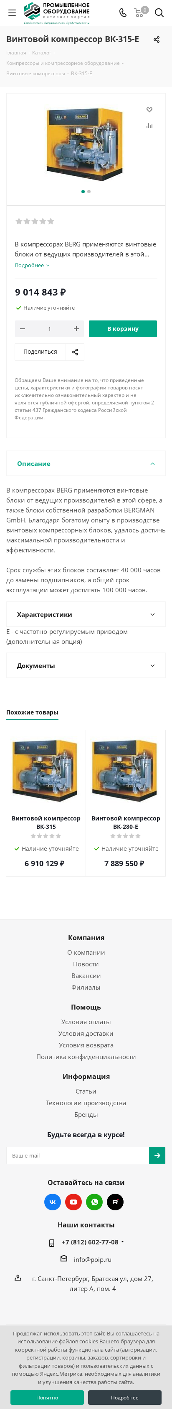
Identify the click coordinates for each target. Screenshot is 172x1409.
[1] (19, 221)
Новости (86, 964)
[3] (35, 221)
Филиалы (86, 987)
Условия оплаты (86, 1021)
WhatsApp (94, 1202)
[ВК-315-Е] (86, 145)
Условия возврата (86, 1045)
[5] (51, 221)
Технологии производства (86, 1103)
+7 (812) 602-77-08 (90, 1242)
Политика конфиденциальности (86, 1056)
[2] (27, 221)
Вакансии (86, 975)
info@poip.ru (92, 1259)
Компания (86, 937)
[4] (43, 221)
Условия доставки (86, 1033)
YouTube (73, 1202)
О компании (86, 952)
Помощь (86, 1007)
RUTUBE (115, 1202)
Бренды (86, 1114)
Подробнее (125, 1397)
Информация (86, 1076)
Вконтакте (52, 1202)
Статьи (86, 1091)
